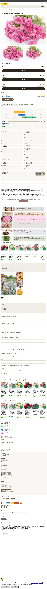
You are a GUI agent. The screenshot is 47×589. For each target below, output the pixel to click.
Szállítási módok (4, 485)
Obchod (2, 9)
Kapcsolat (3, 478)
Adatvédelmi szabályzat (6, 489)
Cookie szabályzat (5, 490)
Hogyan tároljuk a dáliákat (6, 474)
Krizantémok (3, 464)
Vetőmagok (8, 9)
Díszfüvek (3, 458)
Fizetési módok (4, 484)
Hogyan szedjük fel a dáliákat (7, 475)
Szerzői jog (3, 494)
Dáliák (2, 456)
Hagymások (3, 461)
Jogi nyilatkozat (4, 492)
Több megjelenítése (17, 233)
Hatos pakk (3, 463)
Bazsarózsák (3, 455)
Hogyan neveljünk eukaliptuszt (7, 470)
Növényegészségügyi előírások (7, 491)
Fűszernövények (4, 460)
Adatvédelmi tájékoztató (37, 583)
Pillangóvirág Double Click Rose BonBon (28, 9)
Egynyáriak (3, 459)
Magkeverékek (4, 465)
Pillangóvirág (15, 9)
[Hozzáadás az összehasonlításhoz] (6, 246)
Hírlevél (2, 481)
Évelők (2, 467)
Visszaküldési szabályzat (6, 486)
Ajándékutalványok (5, 454)
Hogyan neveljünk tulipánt (6, 473)
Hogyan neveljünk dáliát (6, 472)
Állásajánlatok (4, 479)
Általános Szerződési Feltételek (7, 487)
